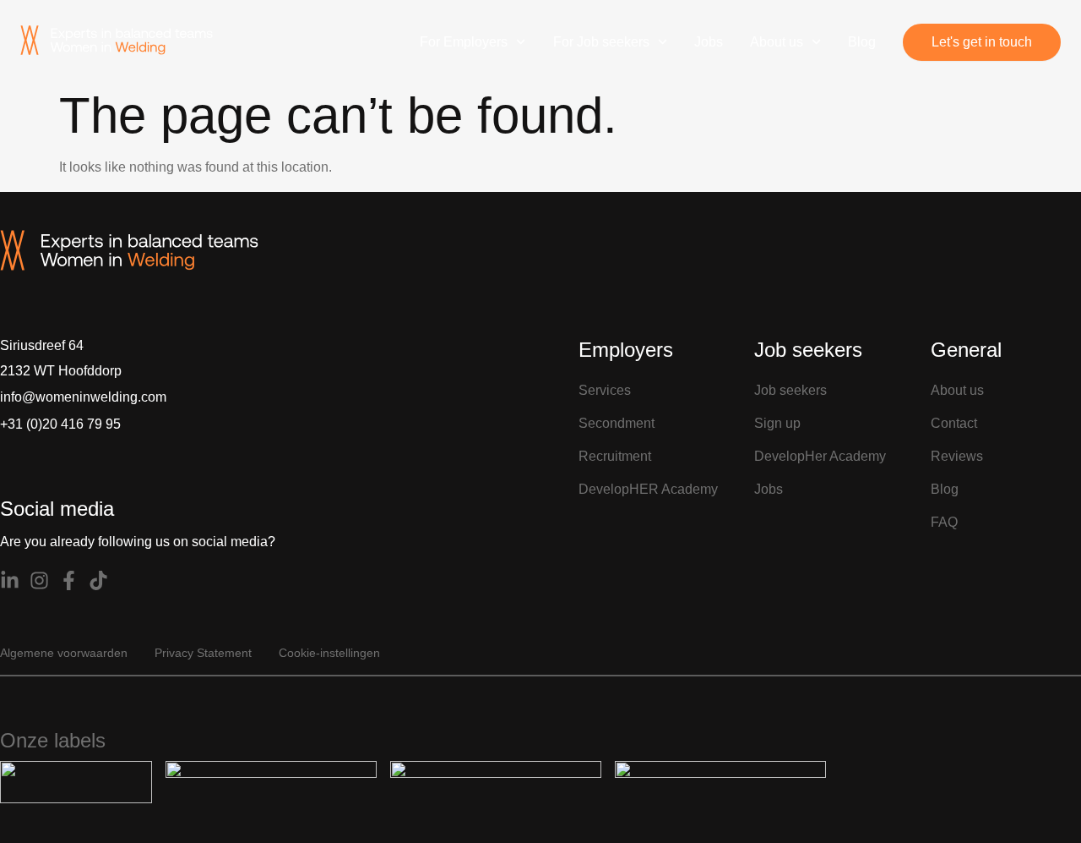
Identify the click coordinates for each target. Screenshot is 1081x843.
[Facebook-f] (69, 580)
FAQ (944, 522)
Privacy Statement (203, 653)
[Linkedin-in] (9, 580)
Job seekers (790, 390)
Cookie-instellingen (329, 653)
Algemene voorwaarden (64, 653)
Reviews (957, 456)
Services (605, 390)
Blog (862, 42)
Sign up (777, 423)
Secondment (617, 423)
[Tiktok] (98, 580)
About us (776, 42)
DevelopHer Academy (820, 456)
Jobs (708, 42)
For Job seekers (601, 42)
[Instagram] (39, 580)
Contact (954, 423)
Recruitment (615, 456)
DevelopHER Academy (648, 489)
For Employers (464, 42)
